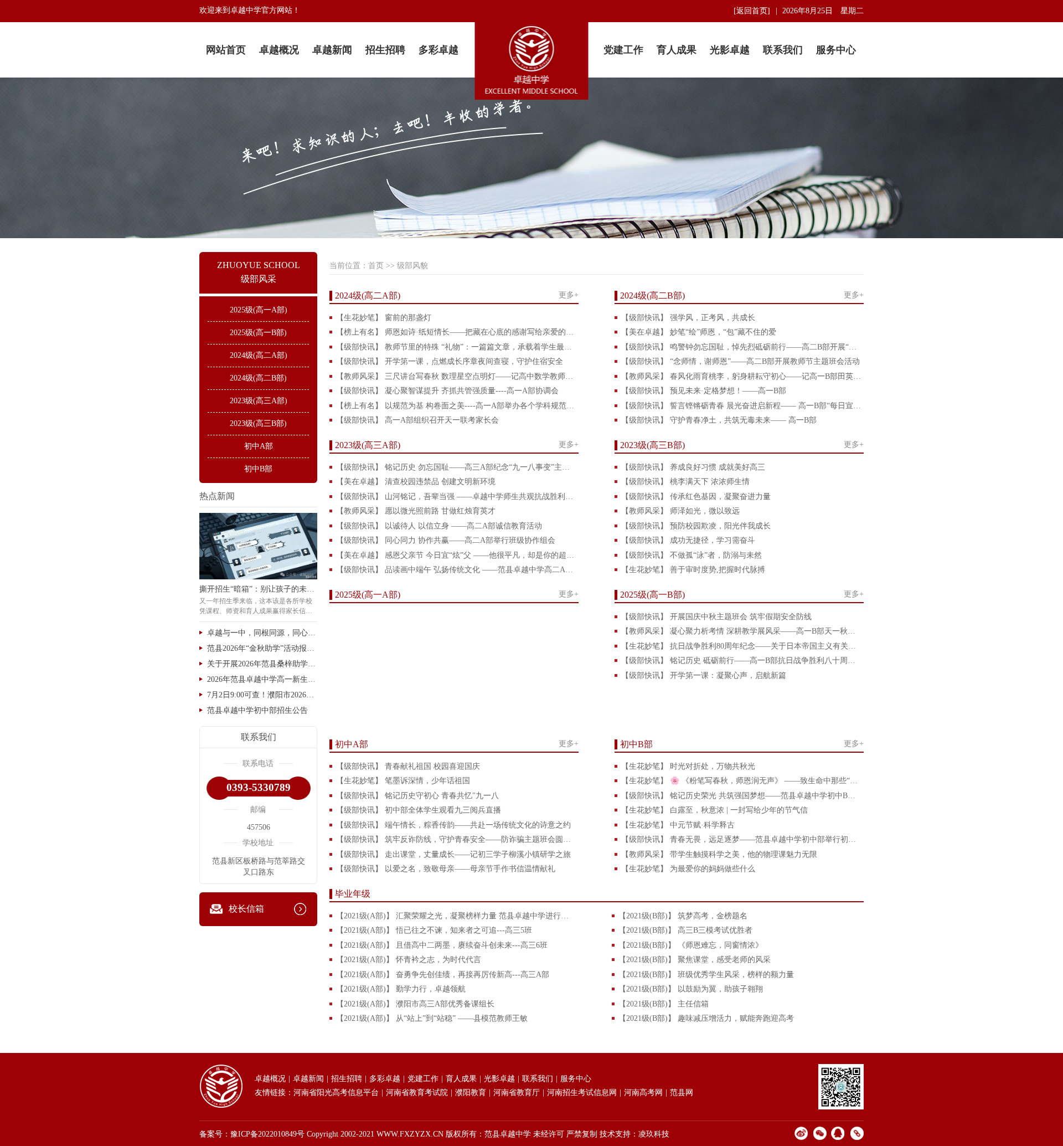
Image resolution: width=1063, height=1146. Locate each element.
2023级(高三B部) (258, 423)
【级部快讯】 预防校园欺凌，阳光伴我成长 (696, 526)
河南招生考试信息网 (582, 1092)
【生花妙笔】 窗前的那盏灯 (383, 318)
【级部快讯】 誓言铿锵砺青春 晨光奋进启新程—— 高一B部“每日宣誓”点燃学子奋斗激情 (741, 406)
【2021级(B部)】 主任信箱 (663, 1004)
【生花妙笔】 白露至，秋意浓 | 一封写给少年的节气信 (714, 810)
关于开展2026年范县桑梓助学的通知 (262, 664)
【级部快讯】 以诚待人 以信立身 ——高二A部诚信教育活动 (439, 526)
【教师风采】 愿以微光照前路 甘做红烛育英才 (416, 511)
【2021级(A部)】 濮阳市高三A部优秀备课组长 (415, 1004)
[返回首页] (752, 11)
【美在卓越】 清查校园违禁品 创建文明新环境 (416, 481)
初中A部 (258, 446)
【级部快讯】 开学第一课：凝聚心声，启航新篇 (703, 675)
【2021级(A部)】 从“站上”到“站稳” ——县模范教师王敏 (432, 1018)
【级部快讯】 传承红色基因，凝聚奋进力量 (696, 496)
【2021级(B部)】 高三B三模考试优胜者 (685, 930)
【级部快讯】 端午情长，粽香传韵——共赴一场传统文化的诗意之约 (453, 825)
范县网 (681, 1092)
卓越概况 (279, 49)
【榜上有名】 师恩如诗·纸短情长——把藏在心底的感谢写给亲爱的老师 (456, 332)
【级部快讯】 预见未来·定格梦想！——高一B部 (703, 391)
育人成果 (676, 49)
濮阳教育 (470, 1092)
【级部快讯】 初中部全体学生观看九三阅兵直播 (418, 810)
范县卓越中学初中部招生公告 (257, 710)
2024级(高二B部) (258, 378)
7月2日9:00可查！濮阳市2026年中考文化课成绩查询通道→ (262, 695)
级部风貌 (412, 265)
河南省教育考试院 (417, 1092)
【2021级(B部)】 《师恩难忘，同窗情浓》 (690, 945)
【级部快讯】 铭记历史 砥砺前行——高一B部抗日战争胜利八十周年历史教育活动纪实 (741, 660)
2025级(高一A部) (258, 310)
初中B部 (258, 469)
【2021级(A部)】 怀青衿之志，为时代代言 (408, 959)
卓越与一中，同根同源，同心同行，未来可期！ (262, 633)
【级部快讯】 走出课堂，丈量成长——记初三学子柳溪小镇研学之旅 (453, 854)
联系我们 (783, 49)
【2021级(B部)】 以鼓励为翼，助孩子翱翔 (690, 989)
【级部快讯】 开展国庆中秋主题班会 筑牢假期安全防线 (716, 617)
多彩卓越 (438, 49)
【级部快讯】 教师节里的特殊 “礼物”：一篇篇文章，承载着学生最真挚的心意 (456, 347)
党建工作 (623, 49)
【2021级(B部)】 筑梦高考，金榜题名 (682, 916)
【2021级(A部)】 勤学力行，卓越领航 (401, 989)
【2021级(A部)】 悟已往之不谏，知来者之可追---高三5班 (434, 930)
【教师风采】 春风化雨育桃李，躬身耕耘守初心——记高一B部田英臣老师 (741, 376)
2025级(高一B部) (258, 332)
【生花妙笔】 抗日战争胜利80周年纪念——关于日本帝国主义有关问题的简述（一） (741, 646)
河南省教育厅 (516, 1092)
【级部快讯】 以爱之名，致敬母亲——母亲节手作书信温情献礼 (445, 869)
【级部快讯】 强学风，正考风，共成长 (688, 318)
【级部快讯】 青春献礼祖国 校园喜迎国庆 (408, 766)
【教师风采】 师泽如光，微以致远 (680, 511)
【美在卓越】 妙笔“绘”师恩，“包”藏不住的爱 (698, 332)
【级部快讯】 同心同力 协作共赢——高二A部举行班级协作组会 (445, 540)
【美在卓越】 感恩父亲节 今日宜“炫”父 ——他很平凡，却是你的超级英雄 (456, 555)
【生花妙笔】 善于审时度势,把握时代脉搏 (693, 570)
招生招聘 (385, 49)
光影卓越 (730, 49)
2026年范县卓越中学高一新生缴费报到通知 (262, 679)
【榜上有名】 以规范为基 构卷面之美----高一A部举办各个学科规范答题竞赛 (456, 406)
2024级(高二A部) (258, 355)
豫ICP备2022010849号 (267, 1134)
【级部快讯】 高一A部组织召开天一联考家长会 (417, 420)
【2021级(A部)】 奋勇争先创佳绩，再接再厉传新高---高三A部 (442, 974)
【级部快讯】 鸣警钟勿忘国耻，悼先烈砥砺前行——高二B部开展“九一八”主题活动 (741, 347)
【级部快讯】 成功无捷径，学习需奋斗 (688, 540)
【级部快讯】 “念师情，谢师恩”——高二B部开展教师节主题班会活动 (740, 361)
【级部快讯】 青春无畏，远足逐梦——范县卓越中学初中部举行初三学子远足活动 (741, 839)
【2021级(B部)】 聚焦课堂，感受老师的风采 (694, 959)
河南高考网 (643, 1092)
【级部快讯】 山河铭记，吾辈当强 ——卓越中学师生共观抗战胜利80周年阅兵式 (456, 496)
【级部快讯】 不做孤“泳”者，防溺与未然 (691, 555)
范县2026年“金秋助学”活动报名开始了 (262, 648)
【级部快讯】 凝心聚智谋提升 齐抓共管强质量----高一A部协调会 (447, 391)
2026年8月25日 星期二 (823, 11)
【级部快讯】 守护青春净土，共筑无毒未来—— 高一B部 (719, 420)
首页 (376, 265)
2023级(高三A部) (258, 401)
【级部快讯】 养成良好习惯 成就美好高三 (693, 467)
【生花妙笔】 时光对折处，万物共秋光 (688, 766)
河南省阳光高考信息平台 (336, 1092)
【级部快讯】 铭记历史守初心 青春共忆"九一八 (417, 796)
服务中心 (836, 49)
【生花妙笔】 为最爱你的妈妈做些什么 (688, 869)
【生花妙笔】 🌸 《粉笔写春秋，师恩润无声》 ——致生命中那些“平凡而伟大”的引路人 (741, 781)
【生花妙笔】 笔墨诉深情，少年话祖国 (403, 781)
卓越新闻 (332, 49)
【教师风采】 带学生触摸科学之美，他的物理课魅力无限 (719, 854)
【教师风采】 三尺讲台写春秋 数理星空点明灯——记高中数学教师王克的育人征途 (456, 376)
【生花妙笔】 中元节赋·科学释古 (678, 825)
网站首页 (226, 49)
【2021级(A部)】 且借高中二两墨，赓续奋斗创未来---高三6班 (442, 945)
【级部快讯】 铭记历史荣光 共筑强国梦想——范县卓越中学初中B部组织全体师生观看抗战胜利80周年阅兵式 (741, 796)
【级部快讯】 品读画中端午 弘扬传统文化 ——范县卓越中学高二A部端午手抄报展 (456, 570)
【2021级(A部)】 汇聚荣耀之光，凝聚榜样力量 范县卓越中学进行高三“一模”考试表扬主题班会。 (456, 916)
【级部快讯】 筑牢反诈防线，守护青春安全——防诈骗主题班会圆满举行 (456, 839)
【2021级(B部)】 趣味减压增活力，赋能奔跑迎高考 (706, 1018)
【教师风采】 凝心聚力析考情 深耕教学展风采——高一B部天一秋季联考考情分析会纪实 (741, 631)
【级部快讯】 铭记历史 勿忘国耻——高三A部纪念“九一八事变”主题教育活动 (456, 467)
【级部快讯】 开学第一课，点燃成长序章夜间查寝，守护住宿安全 (449, 361)
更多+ (569, 295)
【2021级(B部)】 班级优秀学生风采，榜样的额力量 (706, 974)
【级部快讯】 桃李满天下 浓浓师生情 (685, 481)
